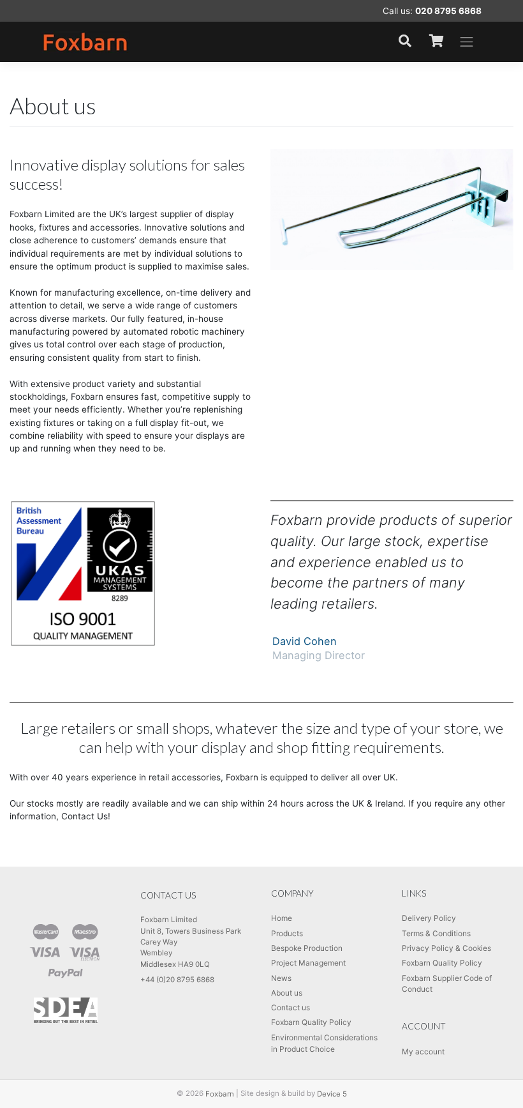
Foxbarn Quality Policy (311, 1022)
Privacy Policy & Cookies (446, 948)
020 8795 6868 (448, 11)
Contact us (290, 1007)
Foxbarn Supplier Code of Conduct (447, 983)
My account (423, 1051)
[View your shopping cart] (436, 41)
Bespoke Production (307, 948)
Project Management (308, 963)
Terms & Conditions (436, 933)
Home (281, 918)
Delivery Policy (429, 918)
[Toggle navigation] (467, 42)
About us (286, 993)
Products (287, 933)
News (281, 978)
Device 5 (332, 1093)
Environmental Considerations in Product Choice (324, 1043)
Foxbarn (219, 1093)
